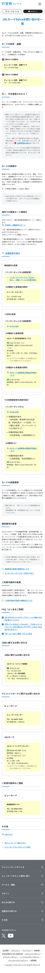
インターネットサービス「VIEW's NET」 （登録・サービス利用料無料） (23, 278)
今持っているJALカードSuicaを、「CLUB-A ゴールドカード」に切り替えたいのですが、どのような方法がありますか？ (23, 626)
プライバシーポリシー (10, 957)
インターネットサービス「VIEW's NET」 (19, 573)
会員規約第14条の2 (23, 143)
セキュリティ (15, 950)
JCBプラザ (8, 834)
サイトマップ (27, 950)
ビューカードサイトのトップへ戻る (18, 847)
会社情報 (6, 950)
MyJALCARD (14, 326)
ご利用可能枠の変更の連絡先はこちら (18, 600)
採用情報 (33, 960)
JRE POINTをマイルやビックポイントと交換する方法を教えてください (23, 618)
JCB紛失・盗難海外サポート (14, 225)
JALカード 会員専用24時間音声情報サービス (23, 373)
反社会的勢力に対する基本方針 (12, 954)
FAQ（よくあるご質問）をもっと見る (18, 633)
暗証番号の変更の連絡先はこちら (17, 569)
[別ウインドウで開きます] (4, 936)
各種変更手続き (12, 253)
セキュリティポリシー (33, 954)
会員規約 (37, 950)
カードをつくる (13, 11)
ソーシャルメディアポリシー (30, 957)
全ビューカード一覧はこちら (15, 843)
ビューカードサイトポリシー (18, 960)
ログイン (34, 11)
